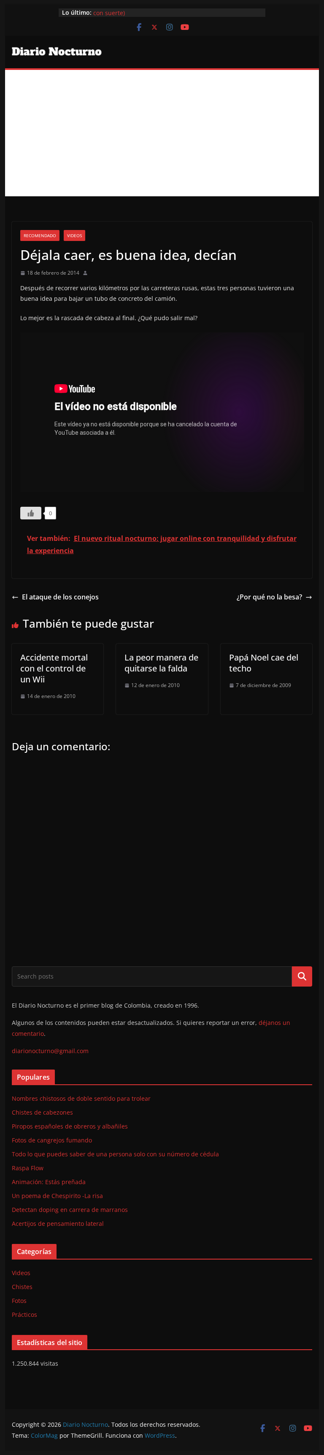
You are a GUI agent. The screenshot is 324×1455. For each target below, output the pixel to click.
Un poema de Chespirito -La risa (57, 1196)
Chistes (22, 1287)
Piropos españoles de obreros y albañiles (70, 1126)
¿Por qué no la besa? (269, 597)
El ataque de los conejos (60, 597)
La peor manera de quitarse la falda (161, 663)
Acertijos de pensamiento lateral (58, 1224)
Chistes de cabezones (42, 1112)
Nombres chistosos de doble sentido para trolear (81, 1098)
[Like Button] (30, 513)
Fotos (19, 1301)
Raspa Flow (27, 1168)
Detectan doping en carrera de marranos (70, 1210)
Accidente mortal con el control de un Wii (54, 668)
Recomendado (40, 235)
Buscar (302, 976)
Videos (74, 235)
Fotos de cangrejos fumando (52, 1140)
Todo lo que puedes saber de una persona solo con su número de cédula (115, 1154)
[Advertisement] (162, 133)
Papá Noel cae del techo (263, 663)
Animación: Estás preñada (49, 1182)
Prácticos (24, 1315)
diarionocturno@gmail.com (50, 1051)
